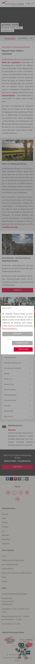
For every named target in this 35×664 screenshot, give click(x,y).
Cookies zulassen (23, 349)
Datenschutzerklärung (9, 329)
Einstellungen (17, 334)
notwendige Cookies (22, 343)
